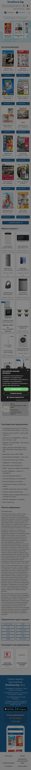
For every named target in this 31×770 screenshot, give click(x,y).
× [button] (27, 370)
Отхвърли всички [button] (16, 393)
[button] (15, 397)
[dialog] (15, 385)
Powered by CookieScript (22, 400)
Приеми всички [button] (16, 389)
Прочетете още (15, 385)
